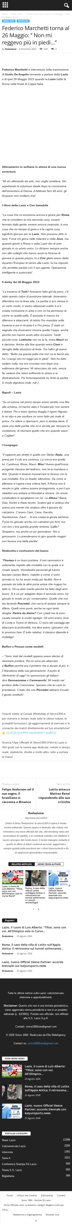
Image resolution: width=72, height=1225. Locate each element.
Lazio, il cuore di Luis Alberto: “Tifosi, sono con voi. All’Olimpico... (45, 1070)
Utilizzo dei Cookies (27, 1195)
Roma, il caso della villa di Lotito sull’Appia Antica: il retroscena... (47, 1088)
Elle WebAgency (55, 1034)
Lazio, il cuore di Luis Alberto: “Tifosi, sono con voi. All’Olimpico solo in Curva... (34, 929)
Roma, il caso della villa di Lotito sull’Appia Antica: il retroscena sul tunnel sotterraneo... (33, 946)
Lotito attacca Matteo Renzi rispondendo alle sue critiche (54, 795)
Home (5, 14)
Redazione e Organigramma (27, 1214)
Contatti (61, 1195)
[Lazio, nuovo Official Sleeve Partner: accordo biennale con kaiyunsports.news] (59, 878)
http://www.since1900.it (36, 818)
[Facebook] (6, 59)
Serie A (6, 1158)
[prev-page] (34, 909)
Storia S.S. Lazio (12, 1170)
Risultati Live (52, 1214)
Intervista (23, 21)
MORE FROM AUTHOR (49, 864)
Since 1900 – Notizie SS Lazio (36, 1200)
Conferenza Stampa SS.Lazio (19, 1164)
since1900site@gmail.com (41, 1026)
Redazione (11, 48)
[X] (15, 59)
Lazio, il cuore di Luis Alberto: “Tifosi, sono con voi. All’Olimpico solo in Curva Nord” (12, 891)
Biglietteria (8, 1176)
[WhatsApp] (34, 59)
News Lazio (16, 14)
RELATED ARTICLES (22, 864)
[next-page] (38, 909)
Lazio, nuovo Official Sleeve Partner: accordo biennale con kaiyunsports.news (58, 893)
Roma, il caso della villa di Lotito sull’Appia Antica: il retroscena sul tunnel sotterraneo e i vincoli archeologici (35, 895)
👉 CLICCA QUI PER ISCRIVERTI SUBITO (29, 732)
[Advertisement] (36, 127)
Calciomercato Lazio (14, 1146)
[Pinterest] (24, 59)
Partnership (47, 1195)
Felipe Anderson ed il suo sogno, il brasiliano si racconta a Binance (18, 795)
